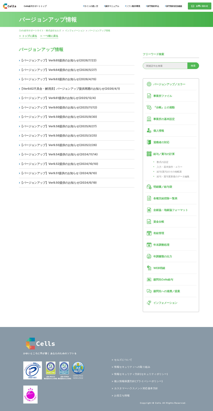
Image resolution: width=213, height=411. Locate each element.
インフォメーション (75, 30)
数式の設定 (162, 162)
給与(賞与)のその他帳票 (169, 171)
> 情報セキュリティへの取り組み (131, 366)
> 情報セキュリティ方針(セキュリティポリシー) (140, 374)
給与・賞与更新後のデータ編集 (173, 176)
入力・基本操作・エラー (169, 166)
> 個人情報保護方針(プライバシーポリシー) (137, 381)
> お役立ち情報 (121, 395)
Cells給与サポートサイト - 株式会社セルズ (40, 30)
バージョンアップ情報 (99, 30)
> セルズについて (122, 359)
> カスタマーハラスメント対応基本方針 (135, 388)
